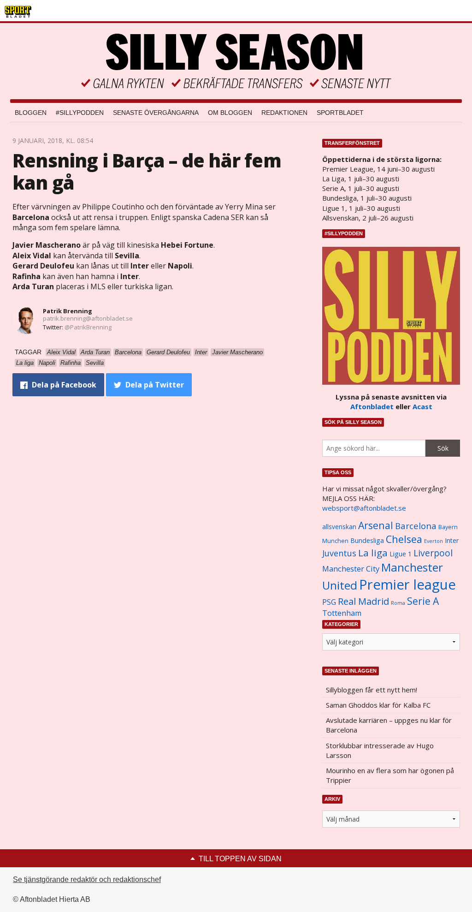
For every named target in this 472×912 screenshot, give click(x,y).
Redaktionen (284, 112)
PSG (329, 602)
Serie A (423, 601)
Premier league (407, 584)
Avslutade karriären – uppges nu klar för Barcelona (389, 724)
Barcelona (416, 525)
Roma (398, 603)
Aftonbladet (372, 406)
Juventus (339, 553)
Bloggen (31, 112)
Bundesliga (367, 540)
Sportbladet (340, 112)
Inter (452, 540)
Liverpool (433, 553)
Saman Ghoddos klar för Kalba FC (378, 704)
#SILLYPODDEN (80, 112)
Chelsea (404, 539)
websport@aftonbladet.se (364, 508)
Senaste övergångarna (156, 112)
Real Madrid (363, 601)
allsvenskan (339, 527)
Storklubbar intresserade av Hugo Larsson (380, 750)
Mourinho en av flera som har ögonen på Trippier (390, 775)
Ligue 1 (400, 553)
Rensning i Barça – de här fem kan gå (146, 171)
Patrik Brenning (67, 311)
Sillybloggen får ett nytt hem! (371, 689)
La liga (373, 552)
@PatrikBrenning (88, 327)
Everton (433, 541)
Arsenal (375, 525)
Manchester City (350, 568)
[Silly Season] (236, 61)
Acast (422, 406)
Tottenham (341, 613)
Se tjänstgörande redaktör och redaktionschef (87, 879)
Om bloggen (230, 112)
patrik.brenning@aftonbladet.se (88, 318)
